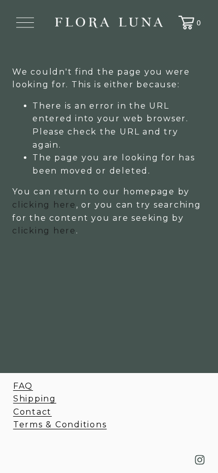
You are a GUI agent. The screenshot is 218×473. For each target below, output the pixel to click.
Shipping (34, 398)
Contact (32, 412)
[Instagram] (200, 460)
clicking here (44, 205)
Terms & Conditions (60, 424)
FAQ (23, 386)
